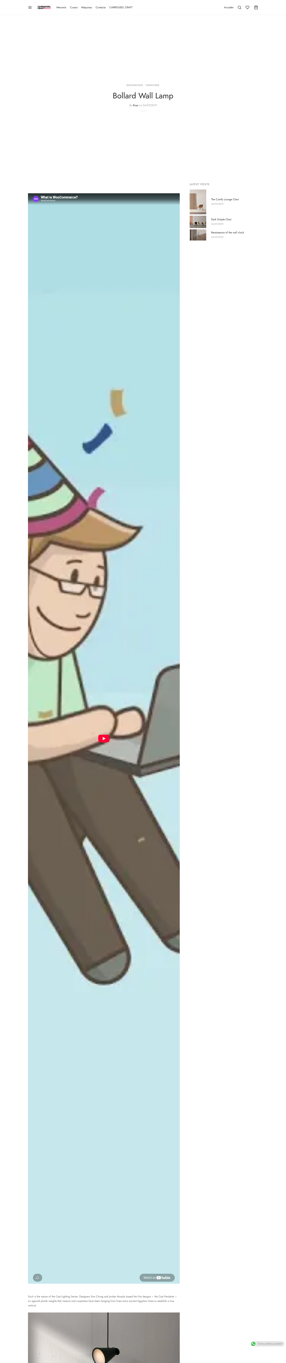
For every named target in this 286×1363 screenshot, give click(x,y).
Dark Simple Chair (221, 219)
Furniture (152, 85)
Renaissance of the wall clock (227, 232)
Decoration (135, 85)
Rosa (135, 105)
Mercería (61, 7)
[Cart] (256, 7)
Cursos (73, 7)
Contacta (101, 7)
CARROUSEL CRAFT (120, 7)
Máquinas (86, 7)
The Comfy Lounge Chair (225, 199)
